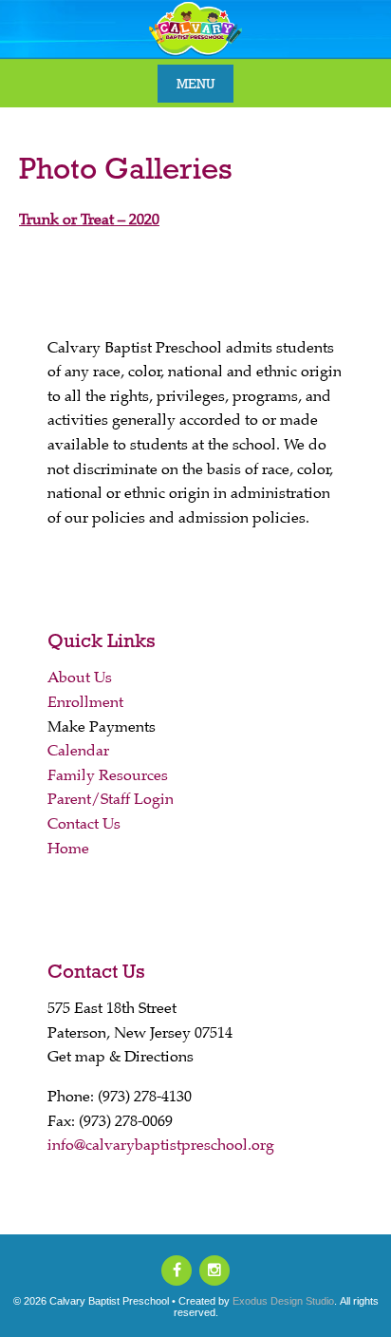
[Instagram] (214, 1270)
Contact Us (84, 823)
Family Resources (107, 775)
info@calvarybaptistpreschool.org (160, 1145)
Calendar (78, 750)
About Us (79, 677)
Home (68, 848)
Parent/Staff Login (110, 799)
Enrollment (85, 702)
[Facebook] (176, 1270)
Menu (195, 83)
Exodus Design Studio (283, 1301)
